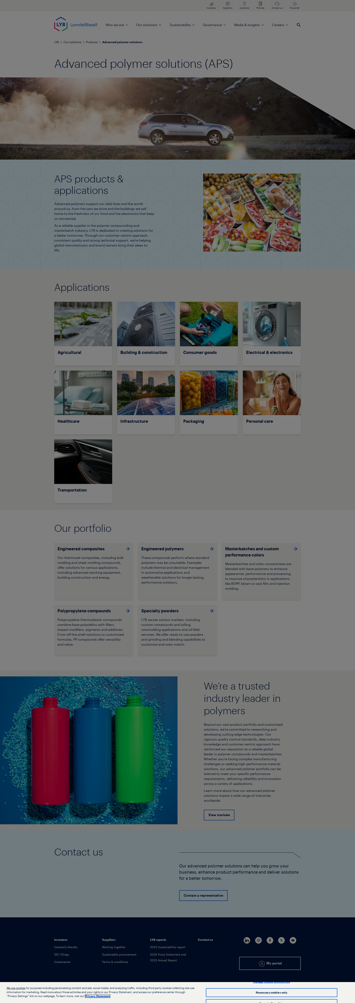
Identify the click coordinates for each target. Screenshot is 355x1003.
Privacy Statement (97, 996)
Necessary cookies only (271, 992)
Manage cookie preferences (271, 982)
